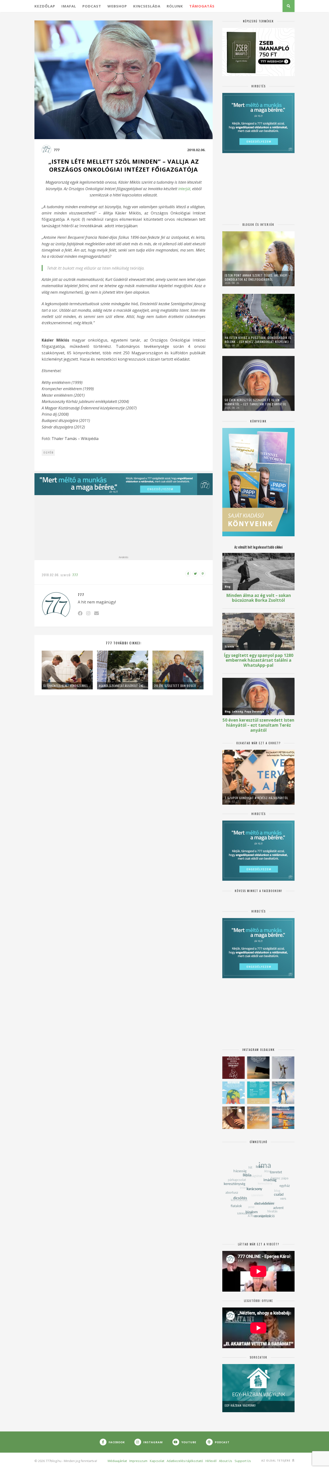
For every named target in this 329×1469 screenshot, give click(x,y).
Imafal (68, 6)
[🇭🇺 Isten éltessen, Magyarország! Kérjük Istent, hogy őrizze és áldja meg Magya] (283, 1118)
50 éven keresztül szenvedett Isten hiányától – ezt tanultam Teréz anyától (255, 402)
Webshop (117, 6)
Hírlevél (211, 1461)
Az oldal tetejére (276, 1460)
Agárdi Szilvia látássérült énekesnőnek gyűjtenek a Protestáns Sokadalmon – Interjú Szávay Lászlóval (122, 686)
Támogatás (202, 6)
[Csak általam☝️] (283, 1092)
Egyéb (48, 452)
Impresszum (138, 1461)
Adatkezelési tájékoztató (185, 1461)
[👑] (233, 1092)
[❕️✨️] (258, 1067)
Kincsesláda (146, 6)
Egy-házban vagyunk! (240, 1405)
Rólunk (175, 6)
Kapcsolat (157, 1461)
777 (56, 150)
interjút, (184, 188)
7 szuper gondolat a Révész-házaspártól (256, 798)
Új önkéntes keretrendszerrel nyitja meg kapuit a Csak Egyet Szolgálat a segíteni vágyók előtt (67, 686)
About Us (225, 1461)
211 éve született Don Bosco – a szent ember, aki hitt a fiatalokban (178, 686)
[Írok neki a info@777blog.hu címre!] (96, 613)
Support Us (243, 1461)
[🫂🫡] (283, 1067)
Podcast (91, 6)
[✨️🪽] (258, 1118)
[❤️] (233, 1067)
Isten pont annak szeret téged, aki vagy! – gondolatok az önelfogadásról (257, 277)
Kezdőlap (44, 6)
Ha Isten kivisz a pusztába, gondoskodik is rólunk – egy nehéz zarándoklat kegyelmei (258, 340)
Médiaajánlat (117, 1461)
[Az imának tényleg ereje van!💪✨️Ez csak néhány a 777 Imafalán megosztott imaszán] (258, 1092)
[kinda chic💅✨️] (233, 1118)
